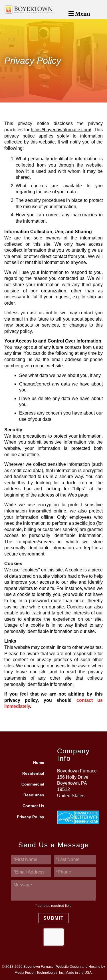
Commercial (32, 784)
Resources (33, 795)
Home (38, 762)
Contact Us (33, 806)
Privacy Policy (30, 817)
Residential (33, 773)
